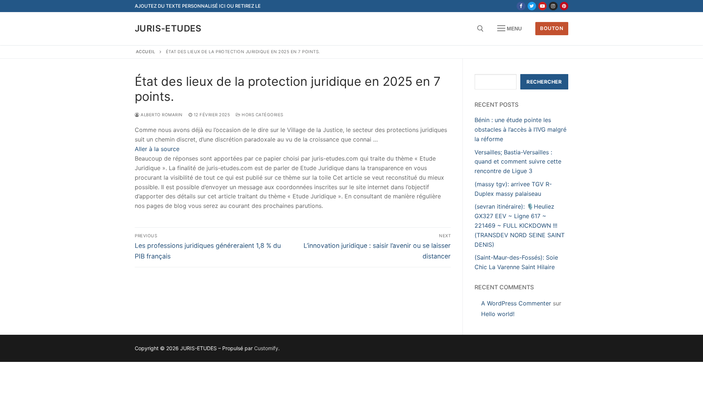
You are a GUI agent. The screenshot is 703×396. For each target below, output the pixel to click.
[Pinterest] (564, 6)
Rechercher (544, 82)
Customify (266, 348)
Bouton (551, 28)
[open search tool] (480, 28)
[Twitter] (532, 6)
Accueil (146, 51)
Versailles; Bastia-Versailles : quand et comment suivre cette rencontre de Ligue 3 (518, 161)
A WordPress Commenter (516, 303)
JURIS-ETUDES (168, 28)
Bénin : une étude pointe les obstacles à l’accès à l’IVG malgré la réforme (520, 129)
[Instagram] (553, 6)
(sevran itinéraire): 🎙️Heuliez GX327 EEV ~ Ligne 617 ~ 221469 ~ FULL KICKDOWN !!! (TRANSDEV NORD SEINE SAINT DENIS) (520, 225)
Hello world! (497, 314)
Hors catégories (262, 114)
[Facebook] (521, 6)
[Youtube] (542, 6)
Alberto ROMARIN (161, 114)
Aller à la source (157, 149)
